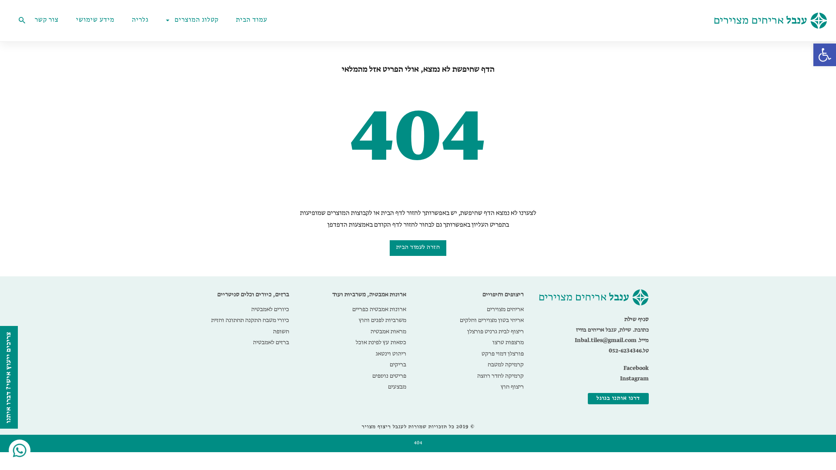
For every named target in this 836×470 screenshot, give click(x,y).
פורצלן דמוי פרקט (503, 354)
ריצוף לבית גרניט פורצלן (495, 332)
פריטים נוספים (389, 376)
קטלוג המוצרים (197, 20)
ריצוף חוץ (512, 387)
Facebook (636, 368)
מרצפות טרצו (508, 342)
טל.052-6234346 (629, 351)
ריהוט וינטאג (391, 354)
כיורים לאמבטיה (270, 309)
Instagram (634, 379)
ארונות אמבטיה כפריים (379, 309)
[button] (824, 55)
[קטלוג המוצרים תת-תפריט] (169, 20)
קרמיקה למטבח (506, 365)
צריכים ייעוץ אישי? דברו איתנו (8, 377)
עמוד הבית (251, 20)
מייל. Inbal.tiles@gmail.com (612, 340)
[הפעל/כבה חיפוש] (22, 20)
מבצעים (397, 387)
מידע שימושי (95, 20)
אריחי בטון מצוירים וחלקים (492, 320)
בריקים (398, 365)
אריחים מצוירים (505, 309)
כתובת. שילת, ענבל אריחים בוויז (612, 330)
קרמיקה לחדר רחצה (500, 376)
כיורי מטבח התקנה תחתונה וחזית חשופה (250, 326)
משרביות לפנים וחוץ (382, 320)
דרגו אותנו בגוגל (618, 398)
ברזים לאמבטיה (271, 342)
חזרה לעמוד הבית (418, 247)
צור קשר (47, 20)
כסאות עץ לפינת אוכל (381, 342)
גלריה (140, 20)
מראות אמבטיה (388, 332)
